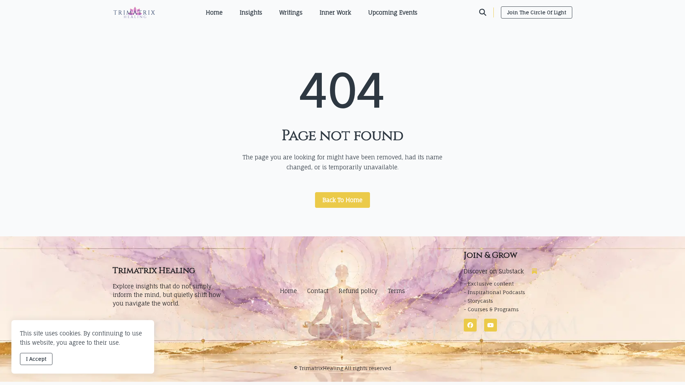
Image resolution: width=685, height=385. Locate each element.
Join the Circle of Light (536, 12)
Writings (291, 12)
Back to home (342, 200)
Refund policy (358, 290)
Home (214, 12)
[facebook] (470, 325)
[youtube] (490, 325)
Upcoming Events (392, 12)
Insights (251, 12)
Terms (396, 290)
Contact (317, 290)
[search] (486, 12)
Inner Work (335, 12)
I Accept (36, 359)
